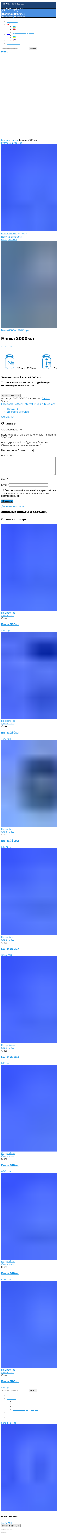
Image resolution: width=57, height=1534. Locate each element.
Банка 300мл (10, 1057)
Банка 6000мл (9, 330)
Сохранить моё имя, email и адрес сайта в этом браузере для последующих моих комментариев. (28, 493)
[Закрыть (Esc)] (2, 1529)
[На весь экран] (8, 1529)
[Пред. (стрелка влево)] (2, 1532)
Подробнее (8, 612)
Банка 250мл (10, 733)
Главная (6, 140)
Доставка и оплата (18, 411)
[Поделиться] (5, 1529)
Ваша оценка (10, 450)
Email (5, 484)
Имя (4, 479)
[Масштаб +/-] (11, 1529)
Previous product (11, 143)
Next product (9, 239)
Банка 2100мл (9, 233)
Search (33, 1390)
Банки (15, 140)
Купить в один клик (10, 396)
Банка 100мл (10, 1165)
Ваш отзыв (8, 455)
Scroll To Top (9, 1422)
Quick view (7, 615)
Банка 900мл (10, 624)
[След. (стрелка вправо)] (5, 1532)
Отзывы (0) (13, 409)
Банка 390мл (10, 841)
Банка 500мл (10, 1381)
